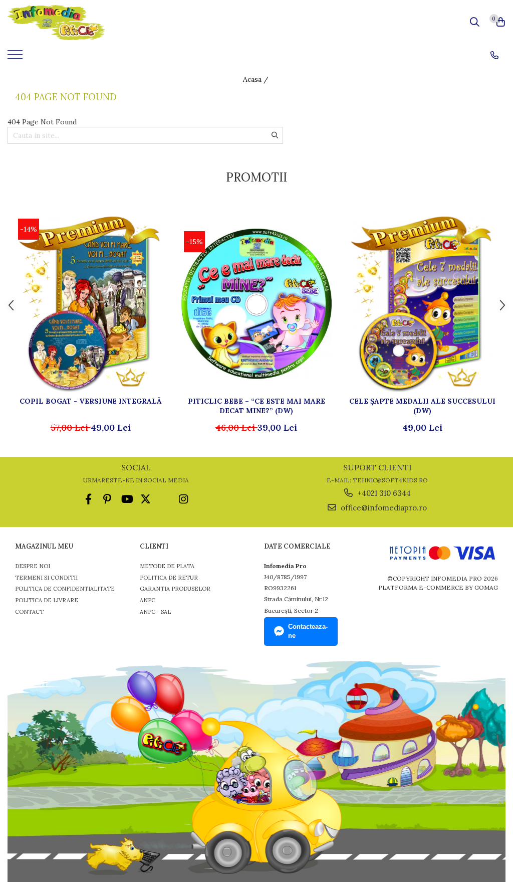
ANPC (147, 600)
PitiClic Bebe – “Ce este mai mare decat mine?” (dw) (256, 406)
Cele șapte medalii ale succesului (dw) (422, 406)
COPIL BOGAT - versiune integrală (90, 401)
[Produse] (16, 57)
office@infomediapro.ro (383, 507)
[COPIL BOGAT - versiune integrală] (91, 304)
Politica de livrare (46, 600)
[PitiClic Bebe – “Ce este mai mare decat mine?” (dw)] (256, 304)
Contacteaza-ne (308, 631)
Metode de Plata (167, 566)
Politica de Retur (169, 577)
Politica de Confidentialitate (65, 588)
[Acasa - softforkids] (64, 22)
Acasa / (257, 79)
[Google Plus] (164, 499)
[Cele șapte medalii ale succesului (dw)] (422, 304)
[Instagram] (183, 499)
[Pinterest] (107, 499)
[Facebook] (88, 499)
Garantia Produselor (175, 588)
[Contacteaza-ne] (494, 55)
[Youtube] (126, 499)
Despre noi (32, 566)
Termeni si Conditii (46, 577)
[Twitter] (145, 499)
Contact (29, 611)
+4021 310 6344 (383, 493)
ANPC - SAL (155, 611)
